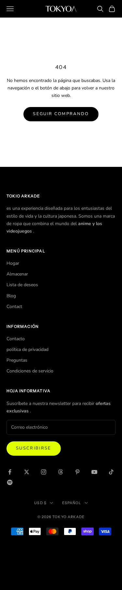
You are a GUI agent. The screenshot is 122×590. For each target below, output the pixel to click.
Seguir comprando (61, 114)
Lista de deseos (22, 285)
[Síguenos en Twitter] (26, 472)
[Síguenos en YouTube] (94, 472)
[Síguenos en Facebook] (10, 472)
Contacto (16, 339)
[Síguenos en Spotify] (10, 482)
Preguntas (17, 360)
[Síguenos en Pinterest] (77, 472)
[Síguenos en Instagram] (43, 472)
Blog (11, 296)
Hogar (13, 263)
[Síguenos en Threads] (60, 472)
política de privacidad (27, 349)
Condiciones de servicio (30, 371)
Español (71, 503)
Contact (14, 306)
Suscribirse (33, 448)
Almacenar (17, 274)
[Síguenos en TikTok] (111, 472)
